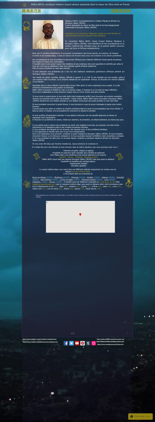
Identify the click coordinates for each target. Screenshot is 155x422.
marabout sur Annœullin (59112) (45, 352)
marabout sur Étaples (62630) (117, 354)
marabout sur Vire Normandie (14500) (103, 355)
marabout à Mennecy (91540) (50, 388)
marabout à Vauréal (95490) (124, 400)
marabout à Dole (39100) (37, 402)
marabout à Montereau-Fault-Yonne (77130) (103, 382)
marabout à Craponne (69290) (76, 407)
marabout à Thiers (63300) (40, 379)
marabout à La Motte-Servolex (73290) (30, 419)
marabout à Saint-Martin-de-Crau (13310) (100, 366)
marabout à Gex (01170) (116, 375)
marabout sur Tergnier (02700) (70, 347)
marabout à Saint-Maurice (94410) (81, 398)
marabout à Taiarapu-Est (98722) (116, 374)
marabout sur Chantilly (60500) (100, 353)
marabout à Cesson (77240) (36, 384)
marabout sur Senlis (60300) (53, 353)
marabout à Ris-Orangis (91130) (77, 389)
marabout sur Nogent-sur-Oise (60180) (32, 353)
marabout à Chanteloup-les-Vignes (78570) (127, 386)
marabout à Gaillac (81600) (58, 418)
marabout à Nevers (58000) (65, 402)
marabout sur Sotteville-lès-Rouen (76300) (98, 357)
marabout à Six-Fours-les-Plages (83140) (52, 368)
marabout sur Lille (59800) (98, 347)
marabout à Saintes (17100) (55, 409)
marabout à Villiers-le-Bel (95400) (95, 399)
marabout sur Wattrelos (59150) (59, 348)
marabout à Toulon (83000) (105, 367)
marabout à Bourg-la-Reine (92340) (111, 392)
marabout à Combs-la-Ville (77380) (48, 382)
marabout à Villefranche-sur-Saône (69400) (38, 380)
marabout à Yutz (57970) (38, 406)
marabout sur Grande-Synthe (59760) (28, 349)
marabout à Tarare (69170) (92, 407)
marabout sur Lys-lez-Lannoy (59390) (112, 350)
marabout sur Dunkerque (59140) (125, 347)
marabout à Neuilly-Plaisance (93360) (107, 394)
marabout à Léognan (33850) (49, 412)
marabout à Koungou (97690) (99, 373)
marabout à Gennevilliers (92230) (74, 391)
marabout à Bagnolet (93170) (124, 393)
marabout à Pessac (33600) (44, 410)
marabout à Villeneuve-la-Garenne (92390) (99, 392)
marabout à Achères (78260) (45, 385)
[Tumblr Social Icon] (88, 343)
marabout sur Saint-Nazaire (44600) (79, 359)
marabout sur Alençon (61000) (45, 357)
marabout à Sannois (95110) (104, 399)
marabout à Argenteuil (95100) (123, 398)
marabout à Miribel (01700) (26, 376)
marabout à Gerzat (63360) (67, 379)
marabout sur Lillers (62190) (65, 355)
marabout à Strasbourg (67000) (118, 407)
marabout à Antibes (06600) (83, 363)
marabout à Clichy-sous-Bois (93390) (57, 394)
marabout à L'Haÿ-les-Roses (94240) (91, 396)
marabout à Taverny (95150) (112, 399)
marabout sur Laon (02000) (51, 347)
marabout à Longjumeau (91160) (100, 388)
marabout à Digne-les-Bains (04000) (43, 363)
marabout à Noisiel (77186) (37, 383)
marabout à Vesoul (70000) (97, 402)
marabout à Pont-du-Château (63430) (49, 379)
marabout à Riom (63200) (122, 378)
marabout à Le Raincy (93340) (29, 395)
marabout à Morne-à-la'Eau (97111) (27, 370)
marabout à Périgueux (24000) (114, 409)
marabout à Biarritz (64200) (55, 413)
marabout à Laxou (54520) (57, 405)
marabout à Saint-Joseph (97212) (29, 371)
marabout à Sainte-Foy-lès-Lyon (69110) (100, 380)
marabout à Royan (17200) (72, 409)
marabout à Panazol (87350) (38, 414)
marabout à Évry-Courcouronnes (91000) (48, 387)
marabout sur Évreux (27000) (29, 356)
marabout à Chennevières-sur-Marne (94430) (29, 398)
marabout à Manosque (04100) (33, 363)
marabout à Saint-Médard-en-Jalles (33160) (82, 410)
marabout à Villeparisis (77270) (118, 381)
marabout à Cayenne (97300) (76, 371)
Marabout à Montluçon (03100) (34, 376)
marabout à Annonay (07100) (75, 376)
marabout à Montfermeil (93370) (76, 394)
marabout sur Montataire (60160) (78, 353)
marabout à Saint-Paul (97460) (50, 372)
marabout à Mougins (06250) (50, 364)
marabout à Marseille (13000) (31, 365)
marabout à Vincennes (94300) (38, 396)
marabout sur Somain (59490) (73, 351)
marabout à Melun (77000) (59, 381)
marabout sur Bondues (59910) (105, 352)
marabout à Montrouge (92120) (56, 391)
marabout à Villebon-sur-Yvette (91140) (74, 387)
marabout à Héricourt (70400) (105, 402)
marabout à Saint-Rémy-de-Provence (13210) (76, 367)
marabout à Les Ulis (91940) (27, 389)
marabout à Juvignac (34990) (66, 417)
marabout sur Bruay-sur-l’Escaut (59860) (100, 351)
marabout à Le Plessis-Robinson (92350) (49, 392)
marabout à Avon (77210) (58, 383)
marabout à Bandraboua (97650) (124, 373)
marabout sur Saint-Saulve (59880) (121, 351)
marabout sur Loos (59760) (37, 349)
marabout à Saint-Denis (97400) (40, 372)
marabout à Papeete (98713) (83, 374)
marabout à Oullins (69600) (78, 380)
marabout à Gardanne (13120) (29, 366)
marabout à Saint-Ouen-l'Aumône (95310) (43, 400)
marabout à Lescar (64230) (125, 413)
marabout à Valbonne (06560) (77, 364)
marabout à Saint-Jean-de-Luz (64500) (73, 413)
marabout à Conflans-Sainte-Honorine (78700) (120, 384)
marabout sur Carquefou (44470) (38, 360)
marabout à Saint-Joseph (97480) (95, 372)
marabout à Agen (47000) (113, 412)
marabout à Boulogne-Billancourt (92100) (49, 390)
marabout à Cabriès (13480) (87, 367)
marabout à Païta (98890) (59, 375)
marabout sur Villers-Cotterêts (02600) (89, 347)
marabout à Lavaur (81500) (75, 418)
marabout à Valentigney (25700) (29, 402)
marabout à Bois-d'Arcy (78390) (43, 386)
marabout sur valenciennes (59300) (69, 348)
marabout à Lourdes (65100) (123, 417)
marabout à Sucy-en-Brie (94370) (48, 397)
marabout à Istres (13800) (75, 365)
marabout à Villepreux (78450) (116, 386)
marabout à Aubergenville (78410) (94, 386)
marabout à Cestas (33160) (77, 411)
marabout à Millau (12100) (93, 415)
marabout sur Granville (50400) (114, 356)
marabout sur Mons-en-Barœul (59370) (87, 349)
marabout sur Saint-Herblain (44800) (89, 359)
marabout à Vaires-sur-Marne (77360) (75, 383)
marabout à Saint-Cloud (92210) (27, 392)
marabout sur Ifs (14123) (120, 355)
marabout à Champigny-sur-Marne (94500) (83, 395)
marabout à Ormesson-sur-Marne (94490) (113, 398)
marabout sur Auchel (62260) (33, 355)
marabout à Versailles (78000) (68, 384)
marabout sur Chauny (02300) (79, 347)
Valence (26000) (120, 376)
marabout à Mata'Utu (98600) (65, 374)
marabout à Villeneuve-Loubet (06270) (67, 364)
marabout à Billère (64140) (90, 413)
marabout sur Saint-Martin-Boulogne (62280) (106, 354)
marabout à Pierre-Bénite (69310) (109, 407)
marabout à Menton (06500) (118, 363)
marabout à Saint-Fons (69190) (27, 381)
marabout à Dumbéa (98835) (41, 375)
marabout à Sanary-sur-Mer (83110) (93, 368)
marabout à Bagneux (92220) (99, 391)
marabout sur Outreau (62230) (53, 354)
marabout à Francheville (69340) (36, 381)
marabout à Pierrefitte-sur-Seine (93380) (36, 394)
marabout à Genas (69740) (59, 407)
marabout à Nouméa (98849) (33, 375)
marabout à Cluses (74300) (68, 419)
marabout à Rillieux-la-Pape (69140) (58, 380)
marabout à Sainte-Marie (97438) (122, 372)
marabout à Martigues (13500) (48, 365)
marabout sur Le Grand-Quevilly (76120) (124, 357)
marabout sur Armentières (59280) (126, 348)
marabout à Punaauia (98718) (74, 374)
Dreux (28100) (113, 419)
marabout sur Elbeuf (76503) (58, 358)
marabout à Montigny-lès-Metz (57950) (119, 405)
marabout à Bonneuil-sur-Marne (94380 (40, 398)
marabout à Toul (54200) (31, 405)
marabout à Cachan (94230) (100, 396)
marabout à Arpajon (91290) (65, 387)
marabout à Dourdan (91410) (111, 387)
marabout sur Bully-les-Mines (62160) (63, 354)
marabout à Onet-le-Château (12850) (68, 415)
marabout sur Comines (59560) (64, 351)
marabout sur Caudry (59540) (93, 350)
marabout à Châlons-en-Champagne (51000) (55, 404)
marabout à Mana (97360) (32, 372)
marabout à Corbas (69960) (84, 407)
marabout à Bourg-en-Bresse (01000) (78, 375)
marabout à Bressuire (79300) (69, 414)
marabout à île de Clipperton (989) (68, 375)
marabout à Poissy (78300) (109, 384)
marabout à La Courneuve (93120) (79, 393)
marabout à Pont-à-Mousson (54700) (67, 405)
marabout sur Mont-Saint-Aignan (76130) (39, 358)
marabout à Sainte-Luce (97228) (66, 371)
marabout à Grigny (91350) (53, 389)
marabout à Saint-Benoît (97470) (105, 372)
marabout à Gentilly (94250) (126, 397)
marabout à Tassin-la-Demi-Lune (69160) (88, 380)
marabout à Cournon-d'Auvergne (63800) (112, 378)
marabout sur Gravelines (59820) (111, 351)
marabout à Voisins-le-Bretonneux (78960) (106, 386)
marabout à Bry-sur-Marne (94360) (52, 398)
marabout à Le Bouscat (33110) (27, 411)
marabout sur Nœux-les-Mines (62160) (74, 354)
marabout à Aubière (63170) (75, 379)
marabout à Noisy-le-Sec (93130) (70, 393)
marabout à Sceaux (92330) (128, 392)
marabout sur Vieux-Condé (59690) (55, 352)
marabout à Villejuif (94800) (126, 395)
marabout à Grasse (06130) (101, 363)
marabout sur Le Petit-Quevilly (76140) (28, 358)
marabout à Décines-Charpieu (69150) (69, 380)
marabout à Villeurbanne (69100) (91, 379)
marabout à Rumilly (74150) (85, 419)
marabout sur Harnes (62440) (45, 354)
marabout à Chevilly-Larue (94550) (107, 397)
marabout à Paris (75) (52, 381)
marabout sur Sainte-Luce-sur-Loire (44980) (93, 360)
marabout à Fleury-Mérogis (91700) (32, 388)
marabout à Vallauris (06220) (29, 364)
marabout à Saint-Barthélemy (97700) (33, 374)
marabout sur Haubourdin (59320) (66, 350)
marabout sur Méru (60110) (61, 353)
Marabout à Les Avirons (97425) (70, 373)
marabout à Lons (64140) (82, 413)
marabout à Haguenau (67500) (127, 407)
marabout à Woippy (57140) (64, 406)
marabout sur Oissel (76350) (114, 358)
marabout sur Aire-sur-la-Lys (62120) (55, 355)
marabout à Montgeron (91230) (120, 388)
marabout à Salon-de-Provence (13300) (66, 365)
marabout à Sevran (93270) (41, 393)
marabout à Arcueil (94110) (76, 397)
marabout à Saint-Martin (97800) (43, 374)
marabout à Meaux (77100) (67, 381)
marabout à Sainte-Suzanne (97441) (43, 373)
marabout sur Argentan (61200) (61, 357)
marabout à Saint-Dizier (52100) (93, 404)
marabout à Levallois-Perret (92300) (121, 390)
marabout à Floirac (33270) (70, 411)
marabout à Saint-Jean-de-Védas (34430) (76, 417)
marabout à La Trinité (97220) (48, 371)
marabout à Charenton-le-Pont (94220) (109, 396)
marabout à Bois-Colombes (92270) (60, 392)
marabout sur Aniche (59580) (88, 352)
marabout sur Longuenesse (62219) (85, 354)
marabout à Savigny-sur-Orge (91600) (30, 390)
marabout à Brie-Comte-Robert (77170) (124, 382)
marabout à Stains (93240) (96, 393)
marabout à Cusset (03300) (66, 376)
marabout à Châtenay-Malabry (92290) (117, 391)
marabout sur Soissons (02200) (43, 347)
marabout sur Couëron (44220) (29, 360)
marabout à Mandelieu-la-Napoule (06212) (39, 364)
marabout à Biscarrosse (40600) (86, 412)
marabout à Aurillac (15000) (114, 376)
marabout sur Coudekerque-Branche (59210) (57, 349)
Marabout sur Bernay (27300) (84, 356)
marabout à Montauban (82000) (83, 418)
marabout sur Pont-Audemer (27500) (74, 356)
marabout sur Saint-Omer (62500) (27, 354)
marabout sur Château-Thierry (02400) (61, 347)
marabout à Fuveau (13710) (65, 367)
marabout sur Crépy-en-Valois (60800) (44, 353)
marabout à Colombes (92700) (80, 390)
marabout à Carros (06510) (106, 364)
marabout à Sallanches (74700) (76, 419)
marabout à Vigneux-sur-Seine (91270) (97, 389)
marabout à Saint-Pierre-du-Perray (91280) (100, 387)
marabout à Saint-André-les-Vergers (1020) (123, 403)
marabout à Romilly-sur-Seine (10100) (110, 403)
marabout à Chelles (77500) (75, 381)
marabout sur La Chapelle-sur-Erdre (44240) (49, 360)
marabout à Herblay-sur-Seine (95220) (68, 399)
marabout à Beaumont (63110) (59, 379)
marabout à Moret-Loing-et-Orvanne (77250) (114, 383)
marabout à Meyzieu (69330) (49, 380)
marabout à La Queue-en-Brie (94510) (92, 398)
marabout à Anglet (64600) (47, 413)
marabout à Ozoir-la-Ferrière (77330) (91, 382)
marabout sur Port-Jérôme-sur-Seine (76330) (58, 359)
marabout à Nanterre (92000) (60, 390)
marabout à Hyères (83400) (124, 367)
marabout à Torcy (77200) (39, 382)
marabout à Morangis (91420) (41, 388)
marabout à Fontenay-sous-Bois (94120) (28, 396)
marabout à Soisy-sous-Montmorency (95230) (98, 400)
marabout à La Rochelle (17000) (46, 409)
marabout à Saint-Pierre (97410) (58, 372)
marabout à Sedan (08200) (93, 403)
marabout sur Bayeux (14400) (113, 355)
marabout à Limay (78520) (95, 385)
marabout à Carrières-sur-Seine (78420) (54, 386)
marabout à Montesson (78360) (34, 386)
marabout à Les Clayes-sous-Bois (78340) (85, 385)
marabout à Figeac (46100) (99, 417)
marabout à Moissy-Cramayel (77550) (28, 383)
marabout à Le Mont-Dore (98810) (50, 375)
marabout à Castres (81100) (50, 418)
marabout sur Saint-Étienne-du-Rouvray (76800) (111, 357)
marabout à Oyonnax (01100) (88, 375)
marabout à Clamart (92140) (47, 391)
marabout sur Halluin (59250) (97, 349)
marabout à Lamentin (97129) (37, 370)
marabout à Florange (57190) (110, 406)
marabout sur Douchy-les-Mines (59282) (34, 352)
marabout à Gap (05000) (52, 363)
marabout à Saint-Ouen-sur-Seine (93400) (31, 393)
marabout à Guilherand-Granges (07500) (93, 376)
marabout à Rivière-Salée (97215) (57, 371)
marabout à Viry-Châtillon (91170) (87, 389)
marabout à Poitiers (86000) (104, 414)
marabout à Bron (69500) (28, 380)
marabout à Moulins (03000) (51, 376)
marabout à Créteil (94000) (63, 395)
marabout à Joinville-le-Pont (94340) (117, 397)
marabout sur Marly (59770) (81, 351)
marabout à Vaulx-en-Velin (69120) (110, 379)
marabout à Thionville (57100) (109, 405)
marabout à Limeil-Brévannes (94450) (38, 397)
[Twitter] (71, 343)
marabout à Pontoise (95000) (49, 399)
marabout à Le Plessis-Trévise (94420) (96, 397)
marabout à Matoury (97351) (97, 371)
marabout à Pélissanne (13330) (57, 367)
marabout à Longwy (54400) (50, 405)
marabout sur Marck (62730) (125, 354)
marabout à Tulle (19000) (90, 409)
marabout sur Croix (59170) (77, 349)
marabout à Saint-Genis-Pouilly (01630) (125, 375)
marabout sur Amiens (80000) (127, 353)
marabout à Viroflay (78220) (112, 385)
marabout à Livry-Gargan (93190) (60, 393)
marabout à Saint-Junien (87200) (29, 414)
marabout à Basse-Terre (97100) (75, 370)
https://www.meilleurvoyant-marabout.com (110, 339)
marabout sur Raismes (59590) (47, 351)
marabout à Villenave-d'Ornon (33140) (70, 410)
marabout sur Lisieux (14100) (94, 355)
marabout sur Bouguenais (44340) (60, 360)
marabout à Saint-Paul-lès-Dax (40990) (96, 412)
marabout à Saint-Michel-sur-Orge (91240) (90, 388)
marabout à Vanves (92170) (69, 392)
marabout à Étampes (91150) (128, 388)
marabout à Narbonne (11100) (122, 414)
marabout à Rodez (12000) (85, 415)
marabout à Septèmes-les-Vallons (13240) (29, 367)
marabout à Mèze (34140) (58, 417)
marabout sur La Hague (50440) (123, 356)
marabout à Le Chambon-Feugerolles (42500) (71, 378)
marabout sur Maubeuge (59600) (106, 348)
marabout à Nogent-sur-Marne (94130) (80, 396)
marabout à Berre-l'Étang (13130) (111, 366)
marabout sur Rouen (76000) (70, 357)
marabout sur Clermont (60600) (109, 353)
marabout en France (25, 347)
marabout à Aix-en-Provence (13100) (96, 367)
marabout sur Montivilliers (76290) (67, 358)
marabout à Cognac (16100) (38, 409)
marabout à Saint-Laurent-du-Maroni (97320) (86, 371)
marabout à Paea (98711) (108, 374)
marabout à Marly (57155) (39, 407)
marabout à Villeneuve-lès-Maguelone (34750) (89, 417)
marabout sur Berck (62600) (36, 354)
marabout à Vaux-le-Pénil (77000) (27, 384)
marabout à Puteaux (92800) (91, 391)
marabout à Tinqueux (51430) (84, 404)
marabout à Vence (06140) (57, 364)
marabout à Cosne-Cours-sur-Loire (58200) (75, 402)
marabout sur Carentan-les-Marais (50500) (34, 357)
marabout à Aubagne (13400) (56, 365)
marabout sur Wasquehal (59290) (106, 349)
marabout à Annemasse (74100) (48, 419)
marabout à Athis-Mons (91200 (107, 389)
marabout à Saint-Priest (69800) (119, 379)
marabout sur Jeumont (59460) (96, 352)
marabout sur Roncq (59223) (122, 350)
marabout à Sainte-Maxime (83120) (103, 368)
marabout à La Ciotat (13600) (84, 365)
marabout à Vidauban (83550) (121, 368)
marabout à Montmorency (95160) (64, 400)
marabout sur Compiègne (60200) (124, 352)
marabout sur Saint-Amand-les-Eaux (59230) (44, 350)
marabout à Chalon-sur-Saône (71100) (115, 402)
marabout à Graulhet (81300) (67, 418)
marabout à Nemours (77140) (94, 383)
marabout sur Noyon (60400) (70, 353)
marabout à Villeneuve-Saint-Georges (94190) (67, 396)
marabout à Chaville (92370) (120, 392)
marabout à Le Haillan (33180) (32, 412)
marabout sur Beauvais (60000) (114, 352)
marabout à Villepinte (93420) (104, 393)
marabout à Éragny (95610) (108, 400)
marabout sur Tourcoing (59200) (107, 347)
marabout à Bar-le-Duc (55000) (93, 405)
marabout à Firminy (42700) (29, 378)
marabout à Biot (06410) (113, 364)
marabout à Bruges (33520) (62, 411)
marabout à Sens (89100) (58, 403)
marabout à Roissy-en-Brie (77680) (30, 382)
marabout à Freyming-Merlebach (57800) (91, 406)
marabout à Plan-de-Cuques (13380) (40, 367)
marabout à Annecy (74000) (40, 419)
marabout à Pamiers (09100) (47, 414)
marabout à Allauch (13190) (117, 365)
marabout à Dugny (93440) (46, 395)
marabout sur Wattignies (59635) (84, 350)
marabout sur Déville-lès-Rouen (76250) (33, 359)
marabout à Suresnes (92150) (65, 391)
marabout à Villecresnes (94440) (102, 398)
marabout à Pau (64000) (31, 413)
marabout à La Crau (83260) (62, 368)
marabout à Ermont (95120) (86, 399)
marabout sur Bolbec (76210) (122, 358)
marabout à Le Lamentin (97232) (94, 370)
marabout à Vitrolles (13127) (92, 365)
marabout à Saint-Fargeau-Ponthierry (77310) (48, 383)
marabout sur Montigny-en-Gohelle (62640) (44, 355)
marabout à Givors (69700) (120, 380)
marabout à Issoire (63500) (32, 379)
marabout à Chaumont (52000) (102, 404)
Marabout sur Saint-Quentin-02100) (33, 347)
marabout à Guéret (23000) (106, 409)
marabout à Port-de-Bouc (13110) (52, 366)
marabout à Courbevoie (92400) (88, 390)
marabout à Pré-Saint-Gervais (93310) (118, 394)
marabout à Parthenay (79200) (86, 414)
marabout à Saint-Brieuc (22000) (120, 419)
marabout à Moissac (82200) (102, 418)
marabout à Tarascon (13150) (80, 366)
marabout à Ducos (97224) (121, 370)
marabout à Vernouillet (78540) (27, 387)
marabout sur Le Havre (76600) (79, 357)
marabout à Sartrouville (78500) (77, 384)
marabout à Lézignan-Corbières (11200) (44, 415)
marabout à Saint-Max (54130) (76, 405)
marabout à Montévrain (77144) (125, 383)
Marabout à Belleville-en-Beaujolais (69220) (49, 407)
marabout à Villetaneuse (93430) (38, 395)
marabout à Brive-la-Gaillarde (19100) (81, 409)
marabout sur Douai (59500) (78, 348)
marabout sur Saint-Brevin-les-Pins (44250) (114, 360)
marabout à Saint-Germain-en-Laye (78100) (88, 384)
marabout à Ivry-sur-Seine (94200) (107, 395)
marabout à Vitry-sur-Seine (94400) (72, 395)
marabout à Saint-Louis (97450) (86, 372)
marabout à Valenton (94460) (72, 398)
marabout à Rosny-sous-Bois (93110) (50, 393)
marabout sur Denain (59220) (115, 349)
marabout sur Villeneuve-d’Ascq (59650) (28, 348)
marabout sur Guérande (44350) (82, 360)
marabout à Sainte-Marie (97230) (39, 371)
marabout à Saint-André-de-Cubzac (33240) (120, 411)
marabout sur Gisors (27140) (65, 356)
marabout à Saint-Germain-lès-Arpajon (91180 (87, 387)
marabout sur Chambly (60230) (118, 353)
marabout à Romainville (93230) (66, 394)
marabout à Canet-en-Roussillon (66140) (33, 418)
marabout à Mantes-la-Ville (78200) (54, 385)
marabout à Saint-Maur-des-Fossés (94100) (95, 395)
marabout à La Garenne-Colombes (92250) (38, 392)
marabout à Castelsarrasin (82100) (93, 418)
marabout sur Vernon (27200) (38, 356)
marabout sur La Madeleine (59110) (69, 349)
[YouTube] (77, 343)
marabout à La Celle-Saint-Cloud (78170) (34, 385)
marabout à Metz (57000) (101, 405)
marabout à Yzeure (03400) (58, 376)
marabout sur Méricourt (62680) (95, 354)
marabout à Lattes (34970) (51, 417)
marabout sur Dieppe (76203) (88, 357)
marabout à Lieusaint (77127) (85, 383)
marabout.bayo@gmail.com (43, 184)
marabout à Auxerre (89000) (51, 403)
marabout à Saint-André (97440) (77, 372)
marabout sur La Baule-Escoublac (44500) (71, 360)
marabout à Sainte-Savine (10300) (36, 404)
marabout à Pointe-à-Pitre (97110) (46, 370)
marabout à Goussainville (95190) (58, 399)
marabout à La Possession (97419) (33, 373)
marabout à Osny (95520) (116, 400)
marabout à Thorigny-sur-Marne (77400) (46, 384)
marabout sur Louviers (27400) (46, 356)
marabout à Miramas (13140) (109, 365)
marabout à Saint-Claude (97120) (65, 370)
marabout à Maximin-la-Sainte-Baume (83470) (81, 368)
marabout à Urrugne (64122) (118, 413)
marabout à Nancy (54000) (110, 404)
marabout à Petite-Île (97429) (62, 373)
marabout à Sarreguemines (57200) (30, 406)
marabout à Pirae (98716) (100, 374)
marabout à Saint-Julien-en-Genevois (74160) (96, 419)
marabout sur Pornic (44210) (103, 360)
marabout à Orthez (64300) (109, 413)
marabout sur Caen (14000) (73, 355)
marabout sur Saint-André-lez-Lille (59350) (36, 351)
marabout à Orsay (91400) (69, 388)
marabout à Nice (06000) (67, 363)
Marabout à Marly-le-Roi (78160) (103, 385)
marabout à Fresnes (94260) (29, 397)
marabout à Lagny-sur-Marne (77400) (69, 382)
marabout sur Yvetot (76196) (96, 358)
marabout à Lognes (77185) (66, 383)
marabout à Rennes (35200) (26, 420)
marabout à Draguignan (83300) (31, 368)
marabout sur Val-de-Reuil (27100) (55, 356)
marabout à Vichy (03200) (42, 376)
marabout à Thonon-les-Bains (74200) (59, 419)
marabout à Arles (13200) (39, 365)
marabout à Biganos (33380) (40, 412)
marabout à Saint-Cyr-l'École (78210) (64, 385)
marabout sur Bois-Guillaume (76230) (87, 358)
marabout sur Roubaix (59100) (116, 347)
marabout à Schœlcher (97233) (112, 370)
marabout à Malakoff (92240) (127, 391)
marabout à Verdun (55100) (85, 405)
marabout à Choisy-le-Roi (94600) (47, 396)
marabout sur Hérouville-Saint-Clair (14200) (83, 355)
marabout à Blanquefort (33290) (97, 411)
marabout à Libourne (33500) (120, 410)
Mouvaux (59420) (27, 351)
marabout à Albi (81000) (43, 418)
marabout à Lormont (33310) (36, 411)
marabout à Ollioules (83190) (113, 368)
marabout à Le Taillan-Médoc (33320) (58, 412)
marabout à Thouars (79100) (78, 414)
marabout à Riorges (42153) (81, 378)
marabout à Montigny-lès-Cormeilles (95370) (75, 400)
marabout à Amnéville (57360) (31, 407)
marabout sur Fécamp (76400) (50, 358)
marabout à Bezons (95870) (78, 399)
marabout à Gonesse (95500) (120, 399)
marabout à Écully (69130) (128, 380)
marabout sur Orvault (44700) (120, 359)
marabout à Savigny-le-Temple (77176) (96, 381)
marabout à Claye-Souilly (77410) (103, 383)
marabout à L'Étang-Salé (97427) (53, 373)
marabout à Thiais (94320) (119, 396)
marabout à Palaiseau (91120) (116, 389)
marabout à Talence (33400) (61, 410)
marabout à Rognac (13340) (120, 366)
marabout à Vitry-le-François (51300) (75, 404)
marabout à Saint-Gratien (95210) (86, 400)
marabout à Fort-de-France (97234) (85, 370)
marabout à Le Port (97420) (114, 372)
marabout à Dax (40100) (78, 412)
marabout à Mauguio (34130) (43, 417)
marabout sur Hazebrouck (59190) (46, 349)
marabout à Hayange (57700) (46, 406)
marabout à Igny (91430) (57, 387)
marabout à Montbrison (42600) (37, 378)
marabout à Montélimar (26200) (127, 376)
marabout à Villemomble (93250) (46, 394)
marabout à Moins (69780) (44, 381)
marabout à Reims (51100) (45, 404)
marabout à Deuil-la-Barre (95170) (54, 400)
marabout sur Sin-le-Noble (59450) (56, 350)
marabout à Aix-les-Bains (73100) (120, 418)
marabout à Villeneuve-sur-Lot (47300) (123, 412)
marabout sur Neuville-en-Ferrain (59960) (78, 352)
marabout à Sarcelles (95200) (31, 399)
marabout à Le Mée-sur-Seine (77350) (80, 382)
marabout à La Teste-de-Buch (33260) (101, 410)
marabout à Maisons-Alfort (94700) (117, 395)
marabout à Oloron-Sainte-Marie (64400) (100, 413)
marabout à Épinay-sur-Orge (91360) (120, 387)
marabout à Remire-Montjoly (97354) (114, 371)
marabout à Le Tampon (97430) (68, 372)
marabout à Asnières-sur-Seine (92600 (69, 390)
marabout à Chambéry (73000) (111, 418)
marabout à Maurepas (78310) (74, 385)
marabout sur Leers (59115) (98, 348)
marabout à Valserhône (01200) (96, 375)
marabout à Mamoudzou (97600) (89, 373)
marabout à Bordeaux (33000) (36, 410)
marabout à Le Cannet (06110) (110, 363)
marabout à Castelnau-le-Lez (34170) (33, 417)
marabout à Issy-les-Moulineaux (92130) (109, 390)
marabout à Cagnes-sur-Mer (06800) (92, 363)
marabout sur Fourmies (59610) (90, 351)
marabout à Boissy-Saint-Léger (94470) (62, 398)
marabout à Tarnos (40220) (106, 412)
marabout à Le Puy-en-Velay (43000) (91, 378)
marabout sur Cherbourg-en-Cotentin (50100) (94, 356)
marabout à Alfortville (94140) (57, 396)
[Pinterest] (82, 343)
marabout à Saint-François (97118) (56, 370)
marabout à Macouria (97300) (124, 371)
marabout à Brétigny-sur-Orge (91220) (44, 389)
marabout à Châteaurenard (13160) (62, 366)
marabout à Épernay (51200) (65, 404)
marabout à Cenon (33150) (128, 410)
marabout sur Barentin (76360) (105, 358)
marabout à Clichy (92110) (28, 391)
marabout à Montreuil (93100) (55, 395)
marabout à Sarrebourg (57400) (101, 406)
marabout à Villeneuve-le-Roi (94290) (85, 397)
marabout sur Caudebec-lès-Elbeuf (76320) (46, 359)
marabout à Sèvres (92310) (89, 392)
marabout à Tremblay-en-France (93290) (114, 393)
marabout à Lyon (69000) (82, 379)
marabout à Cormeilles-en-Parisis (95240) (31, 400)
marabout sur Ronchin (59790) (124, 349)
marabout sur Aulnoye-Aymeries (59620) (88, 348)
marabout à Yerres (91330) (69, 389)
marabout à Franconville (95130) (40, 399)
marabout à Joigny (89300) (66, 403)
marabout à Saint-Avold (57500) (55, 406)
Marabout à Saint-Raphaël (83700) (41, 368)
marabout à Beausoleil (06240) (85, 364)
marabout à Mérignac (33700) (52, 410)
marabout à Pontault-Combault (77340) (84, 381)
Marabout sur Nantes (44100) (69, 359)
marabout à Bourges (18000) (42, 420)
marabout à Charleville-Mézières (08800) (84, 403)
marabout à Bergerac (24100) (123, 409)
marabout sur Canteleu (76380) (77, 358)
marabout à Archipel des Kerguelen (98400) (55, 374)
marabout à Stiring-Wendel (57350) (119, 406)
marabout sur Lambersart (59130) (116, 348)
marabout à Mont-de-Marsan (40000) (69, 412)
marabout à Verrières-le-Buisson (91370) (60, 388)
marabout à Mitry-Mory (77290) (114, 382)
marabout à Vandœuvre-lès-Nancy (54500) (120, 404)
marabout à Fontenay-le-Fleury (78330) (65, 386)
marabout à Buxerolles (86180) (113, 414)
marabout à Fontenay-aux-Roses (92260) (79, 392)
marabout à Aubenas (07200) (83, 376)
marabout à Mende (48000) (107, 417)
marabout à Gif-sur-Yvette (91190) (110, 388)
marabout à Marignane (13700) (100, 365)
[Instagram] (93, 343)
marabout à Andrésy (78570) (75, 386)
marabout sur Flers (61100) (53, 357)
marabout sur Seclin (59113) (56, 351)
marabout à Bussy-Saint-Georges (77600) (108, 381)
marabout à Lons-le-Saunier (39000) (47, 402)
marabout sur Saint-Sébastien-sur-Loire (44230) (109, 359)
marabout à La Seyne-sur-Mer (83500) (114, 367)
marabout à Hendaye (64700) (64, 413)
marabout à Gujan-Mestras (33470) (53, 411)
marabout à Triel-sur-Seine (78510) (84, 386)
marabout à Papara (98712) (125, 374)
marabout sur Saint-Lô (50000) (105, 356)
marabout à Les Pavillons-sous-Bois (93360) (87, 394)
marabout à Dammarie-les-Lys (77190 (58, 382)
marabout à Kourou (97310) (105, 371)
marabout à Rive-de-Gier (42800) (59, 378)
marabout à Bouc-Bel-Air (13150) (89, 366)
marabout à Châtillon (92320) (108, 391)
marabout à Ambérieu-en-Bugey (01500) (106, 375)
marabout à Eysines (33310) (44, 411)
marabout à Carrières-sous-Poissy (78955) (122, 385)
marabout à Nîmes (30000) (124, 415)
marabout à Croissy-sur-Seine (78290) (37, 387)
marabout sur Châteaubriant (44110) (125, 360)
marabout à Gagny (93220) (88, 393)
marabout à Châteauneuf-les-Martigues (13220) (40, 366)
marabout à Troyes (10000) (101, 403)
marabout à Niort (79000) (61, 414)
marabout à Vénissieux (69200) (100, 379)
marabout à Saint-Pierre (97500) (80, 373)
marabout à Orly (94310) (68, 397)
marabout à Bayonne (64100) (39, 413)
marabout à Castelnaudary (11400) (33, 415)
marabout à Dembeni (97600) (116, 373)
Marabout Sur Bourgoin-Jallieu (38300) (27, 235)
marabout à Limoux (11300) (77, 415)
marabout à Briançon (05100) (60, 363)
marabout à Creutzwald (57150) (80, 406)
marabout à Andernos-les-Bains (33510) (108, 411)
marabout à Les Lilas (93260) (98, 394)
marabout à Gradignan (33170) (111, 410)
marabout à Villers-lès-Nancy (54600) (40, 405)
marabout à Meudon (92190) (83, 391)
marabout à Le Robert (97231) (104, 370)
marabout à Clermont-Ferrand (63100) (101, 378)
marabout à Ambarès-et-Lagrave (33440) (87, 411)
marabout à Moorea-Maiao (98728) (92, 374)
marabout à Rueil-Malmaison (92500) (98, 390)
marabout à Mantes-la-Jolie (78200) (100, 384)
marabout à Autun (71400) (42, 403)
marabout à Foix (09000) (54, 414)
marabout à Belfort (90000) (74, 403)
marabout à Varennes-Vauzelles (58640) (87, 402)
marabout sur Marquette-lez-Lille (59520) (66, 352)
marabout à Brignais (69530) (67, 407)
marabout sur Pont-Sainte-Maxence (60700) (90, 353)
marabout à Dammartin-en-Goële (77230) (58, 384)
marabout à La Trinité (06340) (121, 364)
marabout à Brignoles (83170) (70, 368)
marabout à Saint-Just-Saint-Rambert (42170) (48, 378)
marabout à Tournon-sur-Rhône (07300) (104, 376)
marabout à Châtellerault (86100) (95, 414)
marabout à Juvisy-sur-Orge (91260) (79, 388)
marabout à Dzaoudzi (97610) (107, 373)
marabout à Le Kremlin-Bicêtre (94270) (59, 397)
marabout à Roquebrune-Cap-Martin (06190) (96, 364)
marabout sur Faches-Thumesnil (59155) (32, 350)
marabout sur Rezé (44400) (98, 359)
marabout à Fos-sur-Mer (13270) (71, 366)
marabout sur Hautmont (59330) (101, 350)
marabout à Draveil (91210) (61, 389)
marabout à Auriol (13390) (127, 366)
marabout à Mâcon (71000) (124, 402)
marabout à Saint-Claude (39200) (56, 402)
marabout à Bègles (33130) (92, 410)
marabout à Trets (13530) (48, 367)
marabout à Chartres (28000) (107, 419)
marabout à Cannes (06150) (75, 363)
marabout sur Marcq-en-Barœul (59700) (48, 348)
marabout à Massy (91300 (39, 390)
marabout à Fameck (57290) (72, 406)
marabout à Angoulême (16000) (29, 409)
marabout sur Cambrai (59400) (38, 348)
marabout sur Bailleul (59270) (75, 350)
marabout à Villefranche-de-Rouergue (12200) (56, 415)
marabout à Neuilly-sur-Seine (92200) (38, 391)
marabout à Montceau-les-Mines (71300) (33, 403)
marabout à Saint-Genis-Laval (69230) (111, 380)
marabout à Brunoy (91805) (35, 389)
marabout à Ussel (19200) (98, 409)
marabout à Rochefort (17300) (64, 409)
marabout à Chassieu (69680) (100, 407)
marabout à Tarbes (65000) (115, 417)
